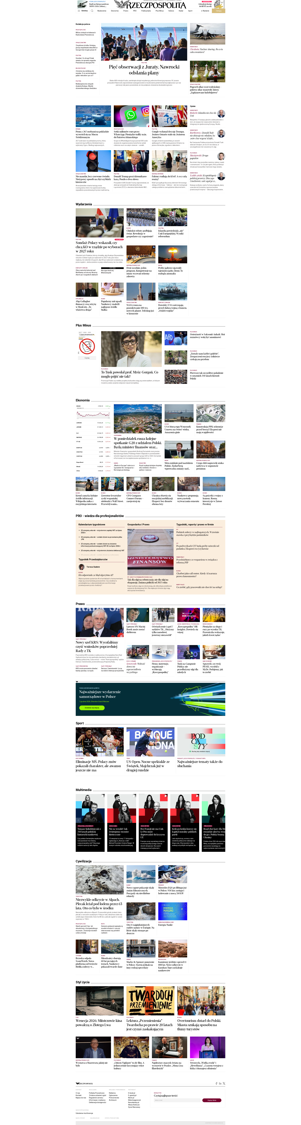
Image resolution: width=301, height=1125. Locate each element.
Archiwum (113, 1100)
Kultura (171, 11)
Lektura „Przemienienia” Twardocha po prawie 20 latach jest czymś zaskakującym (149, 1025)
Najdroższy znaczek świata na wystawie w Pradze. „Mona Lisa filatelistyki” (167, 1065)
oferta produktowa (112, 1118)
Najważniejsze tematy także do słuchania (199, 764)
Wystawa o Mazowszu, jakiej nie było (92, 1064)
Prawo (125, 11)
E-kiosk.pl (131, 1093)
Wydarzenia (101, 11)
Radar (181, 11)
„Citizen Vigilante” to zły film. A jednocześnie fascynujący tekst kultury (129, 1065)
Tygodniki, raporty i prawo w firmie (195, 524)
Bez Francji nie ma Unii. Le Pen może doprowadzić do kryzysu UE (153, 833)
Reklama (112, 1093)
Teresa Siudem (93, 567)
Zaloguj (218, 11)
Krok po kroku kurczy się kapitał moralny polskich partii (184, 831)
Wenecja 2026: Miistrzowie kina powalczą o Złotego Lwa (99, 1023)
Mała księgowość (134, 1100)
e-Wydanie (205, 11)
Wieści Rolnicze (134, 1105)
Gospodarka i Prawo (138, 524)
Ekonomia (115, 11)
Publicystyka (146, 11)
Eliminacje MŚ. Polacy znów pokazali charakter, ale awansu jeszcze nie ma (98, 766)
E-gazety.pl (132, 1095)
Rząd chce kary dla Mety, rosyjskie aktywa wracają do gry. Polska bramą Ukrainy (216, 833)
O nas (78, 1093)
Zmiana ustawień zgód (97, 1095)
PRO (135, 11)
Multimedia (83, 790)
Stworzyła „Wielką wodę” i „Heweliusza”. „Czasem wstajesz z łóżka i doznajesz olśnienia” (206, 1065)
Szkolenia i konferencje (84, 1113)
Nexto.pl (131, 1098)
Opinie (193, 106)
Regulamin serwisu (96, 1098)
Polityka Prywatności (96, 1093)
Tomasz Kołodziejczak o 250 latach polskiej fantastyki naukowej (89, 831)
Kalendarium (94, 1118)
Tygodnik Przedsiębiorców (93, 559)
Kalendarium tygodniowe (92, 524)
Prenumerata (114, 1098)
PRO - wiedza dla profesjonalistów (100, 516)
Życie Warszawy (134, 1107)
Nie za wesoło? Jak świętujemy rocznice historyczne (119, 831)
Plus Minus (160, 11)
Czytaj (87, 358)
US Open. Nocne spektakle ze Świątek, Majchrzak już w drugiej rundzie (148, 766)
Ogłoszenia (113, 1095)
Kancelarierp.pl (133, 1102)
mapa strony (80, 1118)
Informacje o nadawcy (97, 1100)
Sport (190, 11)
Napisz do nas (81, 1098)
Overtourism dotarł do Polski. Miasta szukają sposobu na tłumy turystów (199, 1025)
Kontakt (78, 1095)
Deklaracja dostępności (97, 1102)
